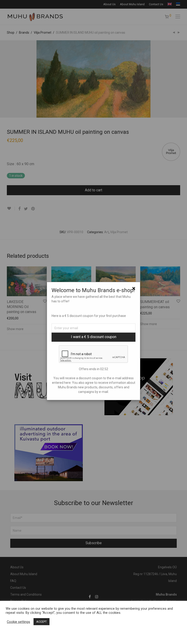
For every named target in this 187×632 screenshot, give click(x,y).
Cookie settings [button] (18, 622)
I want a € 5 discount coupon (93, 337)
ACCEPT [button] (41, 621)
